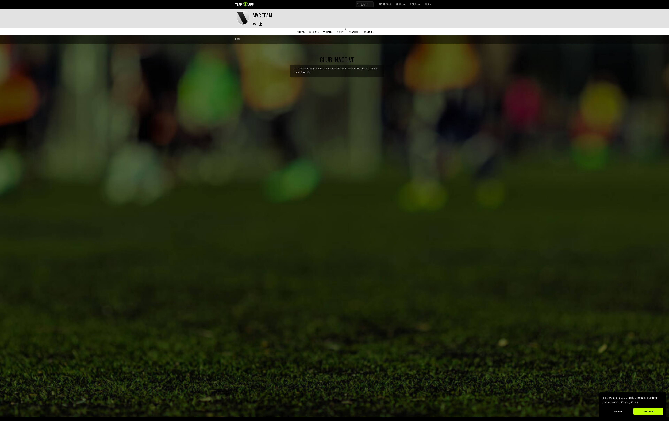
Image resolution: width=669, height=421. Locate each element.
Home (238, 39)
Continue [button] (648, 411)
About (399, 4)
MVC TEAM (262, 15)
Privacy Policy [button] (630, 402)
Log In (428, 4)
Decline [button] (617, 411)
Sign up (414, 4)
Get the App (385, 4)
